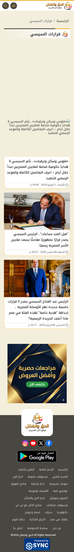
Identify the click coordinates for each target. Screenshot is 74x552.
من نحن (56, 528)
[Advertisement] (37, 80)
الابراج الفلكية (37, 519)
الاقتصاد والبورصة (38, 491)
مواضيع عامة (60, 491)
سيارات (48, 512)
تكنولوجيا (62, 512)
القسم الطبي (60, 476)
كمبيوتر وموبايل (59, 498)
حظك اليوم (18, 519)
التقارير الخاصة (26, 469)
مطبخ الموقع (18, 484)
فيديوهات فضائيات (57, 505)
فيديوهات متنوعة (38, 476)
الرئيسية (62, 21)
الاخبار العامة (46, 469)
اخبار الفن (18, 476)
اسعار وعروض (32, 512)
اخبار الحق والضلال (34, 498)
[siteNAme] (60, 6)
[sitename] (37, 422)
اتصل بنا (17, 528)
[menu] (13, 5)
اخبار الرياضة (38, 484)
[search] (5, 5)
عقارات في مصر (59, 519)
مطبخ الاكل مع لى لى (28, 505)
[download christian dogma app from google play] (37, 456)
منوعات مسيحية (58, 484)
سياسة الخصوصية (37, 528)
